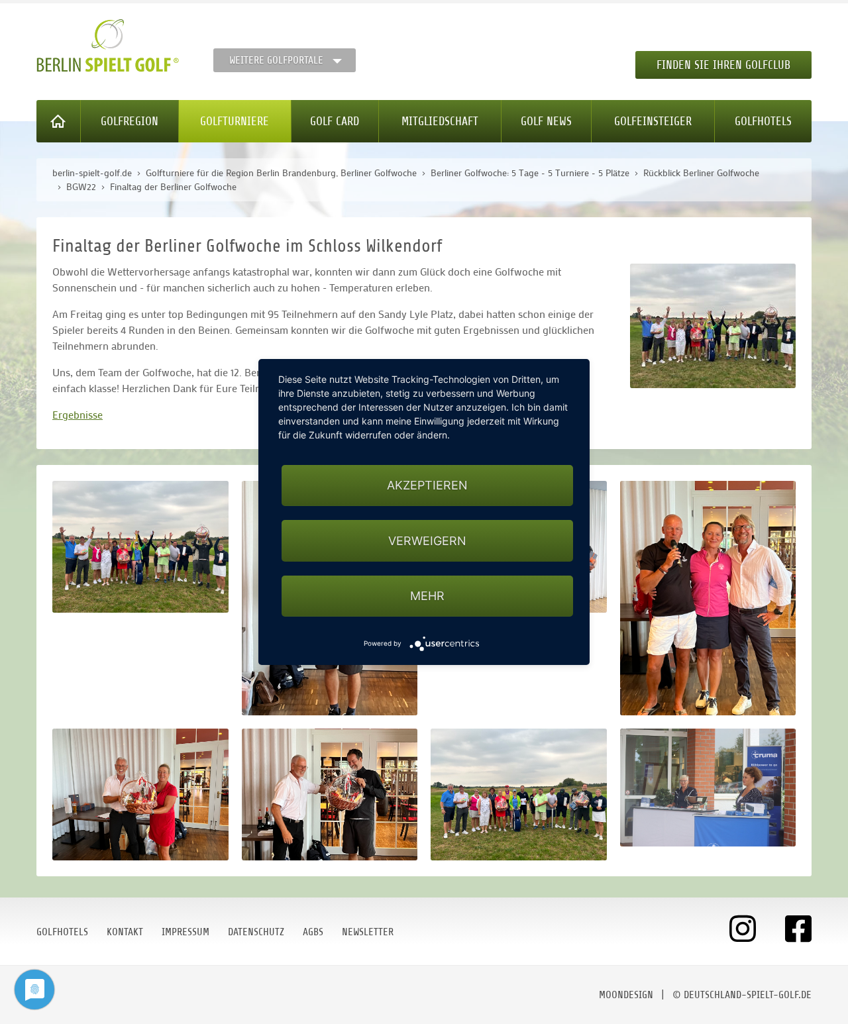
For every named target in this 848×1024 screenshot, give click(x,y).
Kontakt (125, 932)
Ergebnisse (77, 414)
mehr (427, 596)
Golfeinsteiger (653, 121)
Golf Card (334, 121)
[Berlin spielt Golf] (107, 45)
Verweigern (427, 541)
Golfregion (129, 121)
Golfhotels (763, 121)
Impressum (185, 932)
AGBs (313, 932)
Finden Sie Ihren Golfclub (723, 65)
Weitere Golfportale (276, 60)
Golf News (546, 121)
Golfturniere (234, 121)
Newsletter (368, 932)
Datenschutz (256, 932)
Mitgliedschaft (439, 121)
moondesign (626, 995)
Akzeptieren (427, 485)
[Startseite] (58, 121)
